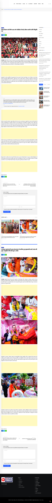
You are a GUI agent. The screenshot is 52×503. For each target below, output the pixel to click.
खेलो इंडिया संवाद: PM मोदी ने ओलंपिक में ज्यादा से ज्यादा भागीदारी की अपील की (47, 106)
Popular (45, 84)
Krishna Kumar (4, 252)
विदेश (42, 3)
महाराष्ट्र (40, 43)
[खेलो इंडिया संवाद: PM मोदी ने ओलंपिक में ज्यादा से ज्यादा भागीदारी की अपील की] (41, 106)
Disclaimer (20, 482)
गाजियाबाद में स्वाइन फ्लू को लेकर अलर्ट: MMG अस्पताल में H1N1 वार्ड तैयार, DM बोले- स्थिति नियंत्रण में (45, 54)
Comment (48, 84)
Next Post (33, 437)
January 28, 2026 (21, 106)
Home (20, 484)
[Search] (48, 3)
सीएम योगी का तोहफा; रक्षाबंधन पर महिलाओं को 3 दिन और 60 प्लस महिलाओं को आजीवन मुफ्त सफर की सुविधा (10, 439)
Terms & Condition (21, 487)
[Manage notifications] (50, 501)
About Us (20, 479)
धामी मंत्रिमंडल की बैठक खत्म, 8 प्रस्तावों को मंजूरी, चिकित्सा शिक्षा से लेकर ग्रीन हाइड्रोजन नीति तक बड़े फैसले (29, 185)
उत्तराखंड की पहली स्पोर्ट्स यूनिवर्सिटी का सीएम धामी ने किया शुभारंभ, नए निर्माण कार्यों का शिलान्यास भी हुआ (10, 237)
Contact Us (20, 481)
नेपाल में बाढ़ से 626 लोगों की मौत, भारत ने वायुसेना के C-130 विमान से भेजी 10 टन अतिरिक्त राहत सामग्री (44, 73)
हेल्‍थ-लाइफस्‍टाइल (41, 47)
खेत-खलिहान (30, 3)
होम (14, 3)
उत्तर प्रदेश (40, 29)
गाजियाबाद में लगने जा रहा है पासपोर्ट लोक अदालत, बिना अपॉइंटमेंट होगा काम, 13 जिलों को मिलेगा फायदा (9, 185)
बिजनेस (39, 3)
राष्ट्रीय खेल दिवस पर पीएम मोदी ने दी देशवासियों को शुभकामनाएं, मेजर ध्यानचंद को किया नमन (44, 67)
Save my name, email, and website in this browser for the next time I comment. (18, 209)
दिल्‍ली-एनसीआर (18, 3)
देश (26, 3)
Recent (41, 84)
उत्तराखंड (24, 3)
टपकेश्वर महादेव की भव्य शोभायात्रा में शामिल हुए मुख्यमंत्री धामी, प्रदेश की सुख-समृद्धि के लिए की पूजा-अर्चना (28, 237)
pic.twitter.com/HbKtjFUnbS (8, 103)
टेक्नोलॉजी (35, 3)
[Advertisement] (26, 17)
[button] (35, 217)
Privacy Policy (21, 485)
